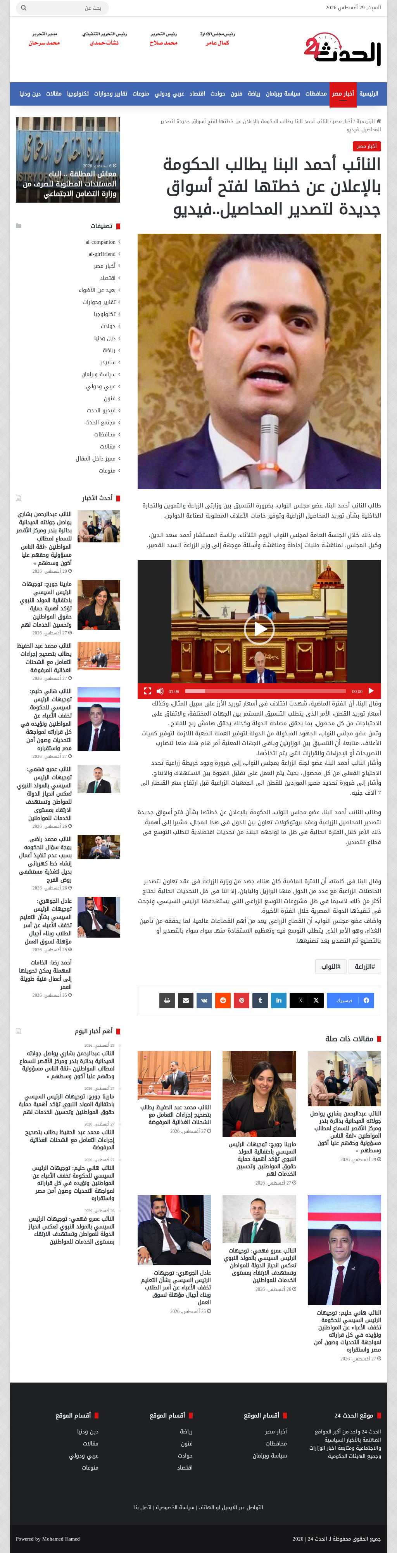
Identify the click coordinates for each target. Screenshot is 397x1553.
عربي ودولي (169, 94)
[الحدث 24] (342, 49)
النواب (329, 967)
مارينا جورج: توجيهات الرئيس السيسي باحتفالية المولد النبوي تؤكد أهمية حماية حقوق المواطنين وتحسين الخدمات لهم (262, 1159)
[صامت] (160, 691)
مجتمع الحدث (100, 423)
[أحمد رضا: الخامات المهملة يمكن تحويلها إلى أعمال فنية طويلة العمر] (99, 983)
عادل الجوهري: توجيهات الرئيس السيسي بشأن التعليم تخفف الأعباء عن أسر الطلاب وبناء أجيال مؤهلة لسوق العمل (176, 1288)
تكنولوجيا (78, 94)
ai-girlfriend (102, 254)
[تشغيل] (371, 691)
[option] (68, 160)
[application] (259, 629)
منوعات (141, 94)
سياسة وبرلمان (283, 94)
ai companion (101, 242)
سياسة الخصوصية (175, 1507)
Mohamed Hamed (61, 1539)
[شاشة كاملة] (148, 691)
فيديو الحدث (101, 410)
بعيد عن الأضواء (97, 290)
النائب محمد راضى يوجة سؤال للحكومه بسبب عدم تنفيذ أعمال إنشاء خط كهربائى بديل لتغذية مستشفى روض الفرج (45, 859)
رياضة (254, 94)
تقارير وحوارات (110, 94)
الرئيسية (368, 94)
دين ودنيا (30, 94)
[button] (259, 629)
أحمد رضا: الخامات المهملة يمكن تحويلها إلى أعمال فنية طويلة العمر (45, 974)
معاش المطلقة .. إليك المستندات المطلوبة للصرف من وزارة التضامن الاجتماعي (69, 183)
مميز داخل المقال (96, 459)
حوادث (218, 94)
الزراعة (363, 967)
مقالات (54, 94)
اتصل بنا (143, 1507)
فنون (236, 94)
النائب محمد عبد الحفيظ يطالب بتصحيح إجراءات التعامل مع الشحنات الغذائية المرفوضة (175, 1114)
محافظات (316, 94)
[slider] (265, 691)
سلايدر (108, 362)
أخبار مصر (343, 94)
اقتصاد (197, 94)
